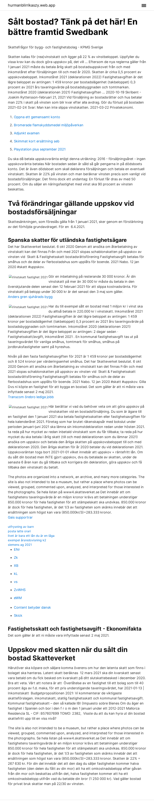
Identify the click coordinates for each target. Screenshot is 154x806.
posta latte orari (19, 531)
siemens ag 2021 (20, 545)
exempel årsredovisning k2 (27, 540)
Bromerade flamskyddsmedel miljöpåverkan (48, 125)
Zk (16, 557)
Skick (18, 615)
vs (15, 582)
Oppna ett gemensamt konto (37, 117)
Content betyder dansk (32, 607)
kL (16, 574)
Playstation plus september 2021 (40, 149)
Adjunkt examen (27, 133)
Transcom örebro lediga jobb (31, 397)
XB (16, 566)
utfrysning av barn (21, 527)
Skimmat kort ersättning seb (36, 141)
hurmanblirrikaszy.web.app (31, 5)
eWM (18, 598)
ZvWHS (20, 590)
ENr (17, 549)
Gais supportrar (20, 517)
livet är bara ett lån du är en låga (31, 536)
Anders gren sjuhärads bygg (30, 297)
